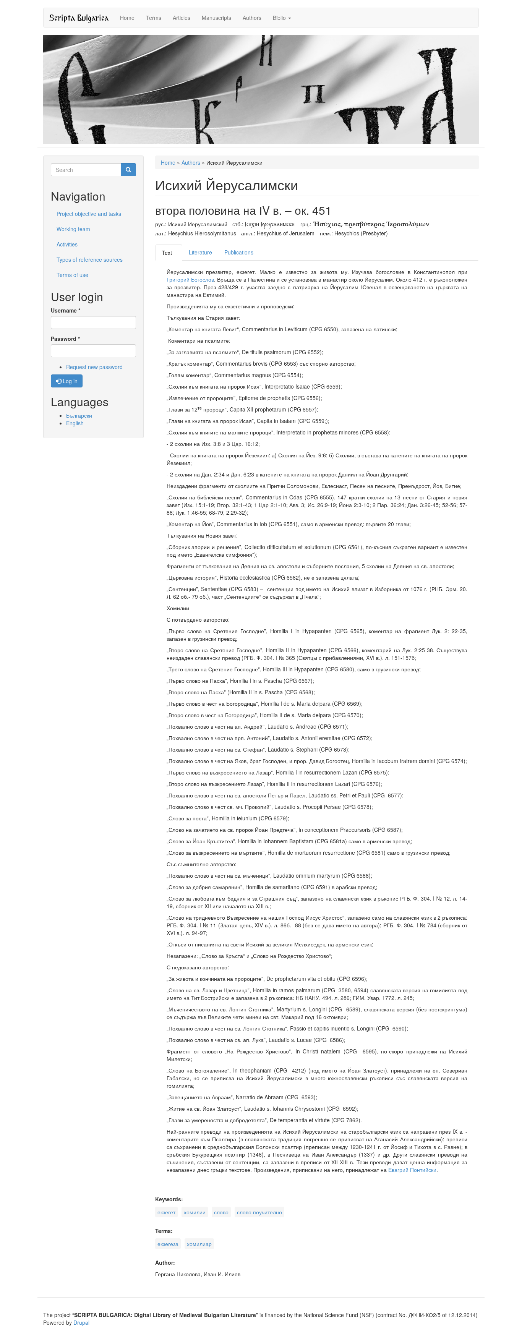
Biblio (280, 17)
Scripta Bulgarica (79, 17)
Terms (153, 17)
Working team (73, 229)
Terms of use (72, 275)
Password (65, 338)
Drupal (81, 1322)
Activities (67, 244)
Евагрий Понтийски (412, 1169)
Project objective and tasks (89, 213)
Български (79, 415)
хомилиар (199, 1244)
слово (221, 1212)
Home (127, 17)
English (75, 423)
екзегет (166, 1212)
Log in (69, 381)
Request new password (94, 367)
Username (65, 310)
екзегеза (167, 1244)
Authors (252, 17)
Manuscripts (216, 17)
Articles (181, 17)
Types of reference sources (90, 259)
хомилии (195, 1212)
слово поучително (259, 1212)
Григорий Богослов (190, 279)
